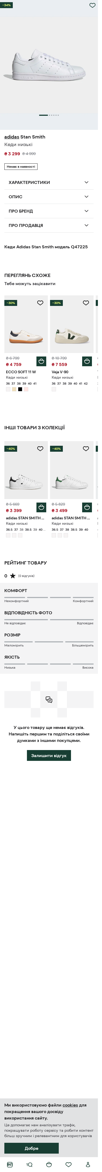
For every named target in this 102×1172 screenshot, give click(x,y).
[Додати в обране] (92, 5)
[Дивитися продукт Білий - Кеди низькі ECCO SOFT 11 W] (26, 324)
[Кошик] (49, 1164)
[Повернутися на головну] (9, 1164)
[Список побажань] (68, 1164)
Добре (31, 1148)
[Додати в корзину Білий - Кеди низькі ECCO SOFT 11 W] (41, 361)
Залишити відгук (49, 755)
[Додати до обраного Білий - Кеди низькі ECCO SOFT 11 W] (40, 303)
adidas (11, 136)
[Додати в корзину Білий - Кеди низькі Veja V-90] (87, 361)
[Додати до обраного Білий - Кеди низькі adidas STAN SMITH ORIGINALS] (40, 448)
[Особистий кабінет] (88, 1164)
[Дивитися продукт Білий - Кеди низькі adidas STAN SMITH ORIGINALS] (26, 470)
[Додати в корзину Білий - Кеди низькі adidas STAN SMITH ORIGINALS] (41, 507)
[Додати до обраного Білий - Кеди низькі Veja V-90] (86, 303)
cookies (70, 1105)
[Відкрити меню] (29, 1164)
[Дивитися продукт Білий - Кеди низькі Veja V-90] (72, 324)
